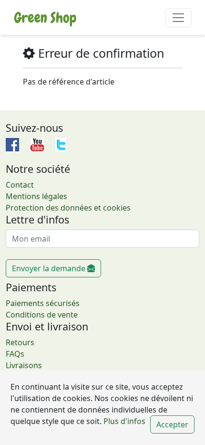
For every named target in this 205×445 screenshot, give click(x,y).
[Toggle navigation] (178, 17)
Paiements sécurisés (43, 303)
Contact (20, 185)
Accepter (172, 424)
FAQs (15, 354)
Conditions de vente (42, 314)
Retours (20, 342)
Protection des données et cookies (68, 207)
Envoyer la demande (49, 268)
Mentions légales (36, 196)
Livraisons (24, 365)
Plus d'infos (123, 421)
